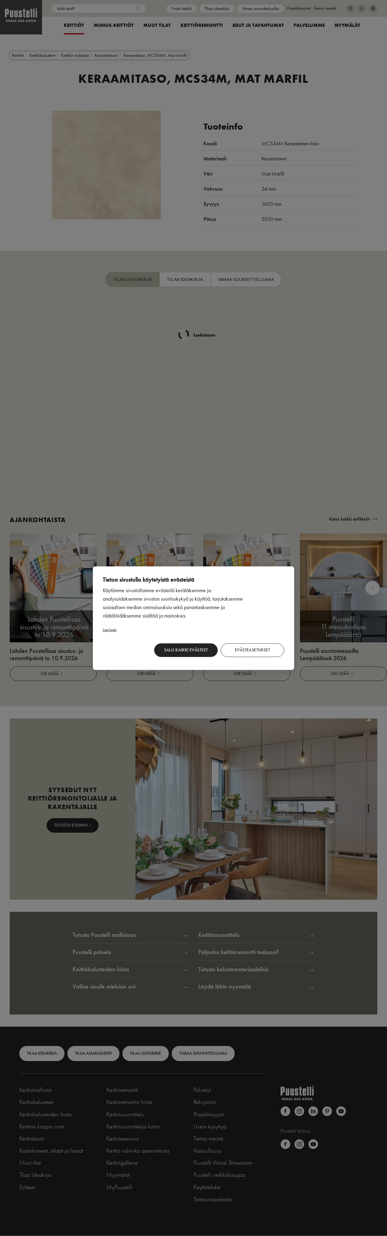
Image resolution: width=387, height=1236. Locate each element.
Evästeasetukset (252, 650)
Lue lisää (109, 629)
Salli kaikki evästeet (186, 650)
